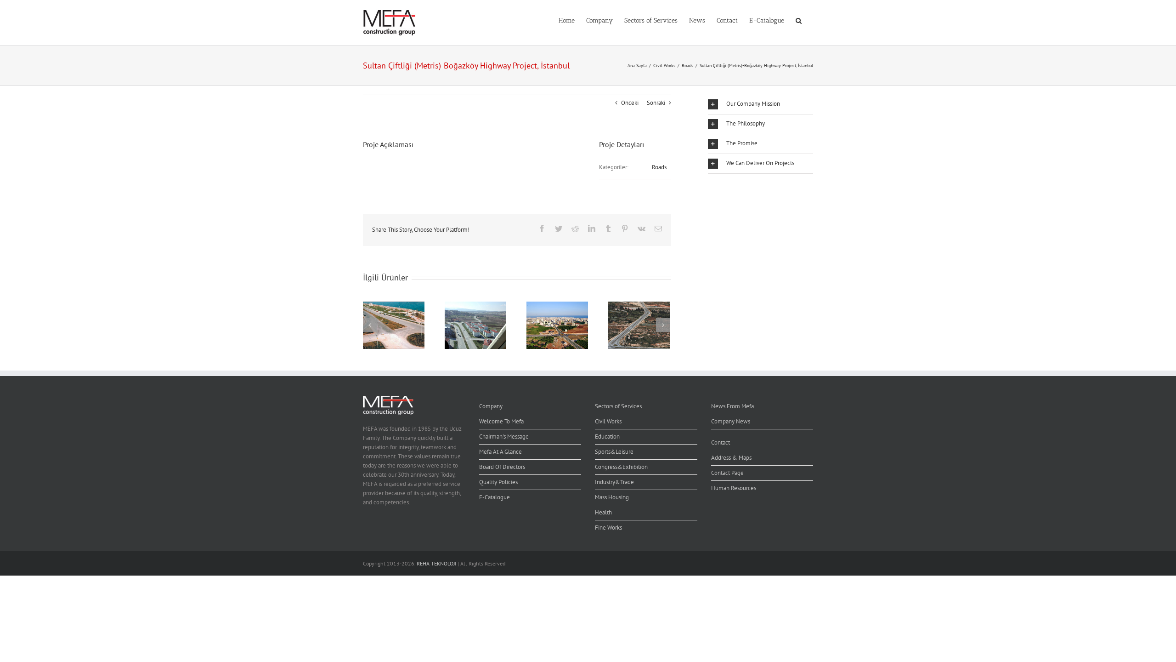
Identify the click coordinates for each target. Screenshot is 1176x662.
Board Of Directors (502, 467)
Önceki (630, 103)
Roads (659, 167)
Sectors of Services (618, 406)
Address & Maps (731, 458)
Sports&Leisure (614, 452)
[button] (799, 20)
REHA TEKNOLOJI (436, 563)
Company (491, 406)
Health (603, 512)
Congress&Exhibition (621, 467)
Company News (730, 421)
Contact (720, 442)
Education (607, 436)
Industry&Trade (614, 482)
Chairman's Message (504, 436)
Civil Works (608, 421)
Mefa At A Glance (500, 452)
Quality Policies (498, 482)
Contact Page (727, 473)
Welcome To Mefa (501, 421)
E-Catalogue (494, 497)
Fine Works (608, 527)
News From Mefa (732, 406)
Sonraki (656, 103)
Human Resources (733, 488)
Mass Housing (612, 497)
